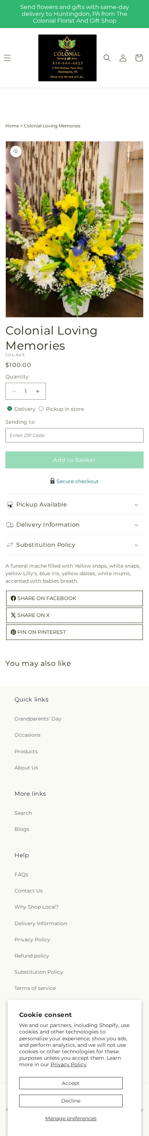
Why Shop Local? (36, 907)
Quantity (17, 376)
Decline (70, 1101)
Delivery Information (40, 923)
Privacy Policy (68, 1064)
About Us (26, 767)
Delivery (25, 409)
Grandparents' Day (37, 718)
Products (26, 751)
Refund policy (31, 956)
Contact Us (28, 890)
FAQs (21, 874)
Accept (71, 1083)
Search (23, 813)
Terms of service (35, 988)
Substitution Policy (38, 972)
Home (12, 125)
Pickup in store (65, 409)
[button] (107, 58)
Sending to (30, 422)
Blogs (21, 829)
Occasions (27, 735)
